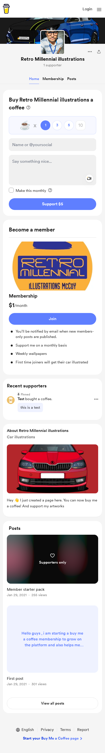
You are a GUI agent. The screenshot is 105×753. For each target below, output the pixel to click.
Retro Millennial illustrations (52, 59)
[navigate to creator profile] (52, 42)
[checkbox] (27, 190)
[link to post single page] (52, 567)
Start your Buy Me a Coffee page (51, 738)
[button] (99, 9)
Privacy (47, 729)
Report (83, 729)
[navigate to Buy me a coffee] (6, 9)
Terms (65, 729)
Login (87, 9)
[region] (52, 153)
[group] (52, 303)
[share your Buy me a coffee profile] (99, 52)
